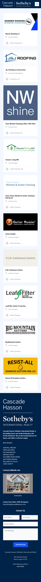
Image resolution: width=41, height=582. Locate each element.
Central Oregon (13, 37)
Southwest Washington (15, 73)
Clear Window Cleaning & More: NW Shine (20, 124)
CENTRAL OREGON (9, 448)
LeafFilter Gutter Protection (15, 306)
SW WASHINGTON (9, 452)
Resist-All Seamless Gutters (15, 378)
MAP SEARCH (7, 443)
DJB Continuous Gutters (14, 270)
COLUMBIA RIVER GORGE (11, 457)
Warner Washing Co (12, 34)
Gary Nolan (20, 566)
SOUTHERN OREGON (10, 459)
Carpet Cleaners (15, 169)
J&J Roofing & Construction (15, 70)
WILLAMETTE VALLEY (10, 462)
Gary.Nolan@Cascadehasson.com (14, 504)
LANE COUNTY (8, 464)
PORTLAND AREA (9, 450)
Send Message (20, 544)
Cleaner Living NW (12, 160)
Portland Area (12, 127)
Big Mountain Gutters (13, 342)
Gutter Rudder (10, 234)
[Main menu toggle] (37, 4)
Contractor (13, 79)
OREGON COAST (8, 455)
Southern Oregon (13, 237)
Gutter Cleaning (15, 43)
